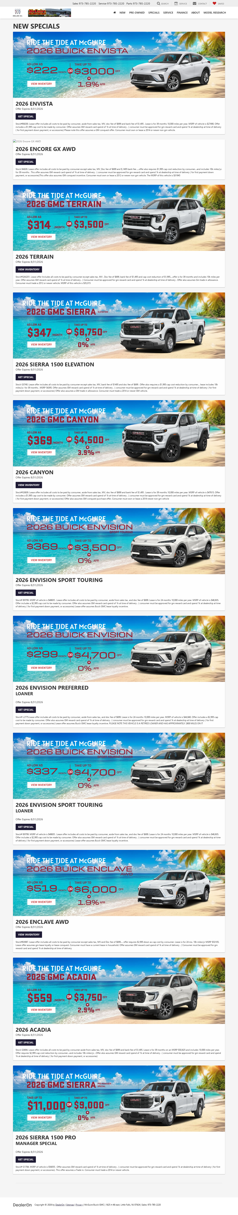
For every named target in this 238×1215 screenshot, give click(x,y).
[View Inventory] (119, 218)
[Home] (115, 13)
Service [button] (168, 12)
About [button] (195, 12)
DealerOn (60, 1204)
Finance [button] (182, 12)
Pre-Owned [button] (137, 12)
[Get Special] (119, 65)
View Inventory (29, 269)
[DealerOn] (22, 1204)
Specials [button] (154, 12)
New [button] (123, 12)
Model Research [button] (215, 12)
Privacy (79, 1204)
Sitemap (70, 1204)
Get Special (25, 116)
